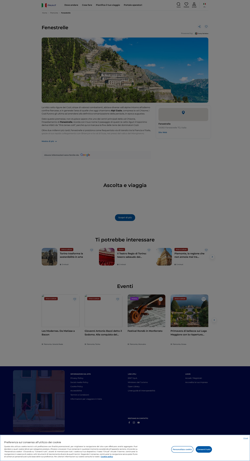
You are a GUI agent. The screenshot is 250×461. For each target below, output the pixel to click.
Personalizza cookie (182, 449)
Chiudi (245, 438)
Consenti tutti (204, 449)
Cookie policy (107, 457)
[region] (125, 448)
